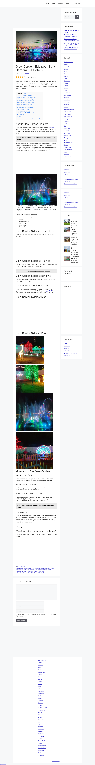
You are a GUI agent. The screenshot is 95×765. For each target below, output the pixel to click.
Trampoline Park (68, 142)
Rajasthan (67, 128)
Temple (53, 3)
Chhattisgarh (67, 74)
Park (18, 566)
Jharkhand (67, 92)
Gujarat (66, 88)
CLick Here (3, 764)
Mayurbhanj (67, 114)
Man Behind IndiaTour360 (71, 179)
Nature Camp (68, 116)
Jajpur (66, 90)
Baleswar (66, 66)
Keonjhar (66, 102)
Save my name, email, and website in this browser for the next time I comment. (36, 615)
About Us (66, 169)
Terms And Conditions (70, 184)
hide (25, 93)
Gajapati (66, 83)
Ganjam (66, 85)
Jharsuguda (67, 95)
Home (47, 3)
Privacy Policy (77, 3)
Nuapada (66, 121)
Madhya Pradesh (69, 109)
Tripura (66, 145)
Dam (65, 78)
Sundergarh (67, 135)
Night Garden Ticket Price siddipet (43, 569)
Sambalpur (67, 130)
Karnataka (67, 100)
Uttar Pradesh (68, 149)
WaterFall (60, 3)
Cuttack (66, 76)
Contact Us (68, 3)
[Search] (77, 17)
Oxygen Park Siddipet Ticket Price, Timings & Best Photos (30, 571)
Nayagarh (67, 119)
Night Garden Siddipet (29, 569)
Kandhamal (67, 97)
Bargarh (66, 69)
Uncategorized (68, 147)
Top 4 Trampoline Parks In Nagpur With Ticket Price (75, 250)
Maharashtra (67, 111)
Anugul (66, 64)
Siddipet (51, 127)
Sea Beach (67, 133)
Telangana (22, 566)
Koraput (66, 107)
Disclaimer (67, 174)
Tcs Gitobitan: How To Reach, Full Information (74, 231)
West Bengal (67, 157)
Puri (65, 126)
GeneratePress (56, 761)
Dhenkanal (67, 81)
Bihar (65, 71)
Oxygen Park (48, 291)
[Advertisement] (36, 18)
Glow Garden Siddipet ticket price (39, 568)
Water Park (67, 152)
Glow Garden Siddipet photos (24, 568)
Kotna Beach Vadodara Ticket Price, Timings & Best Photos (31, 572)
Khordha (66, 104)
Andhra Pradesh (68, 62)
